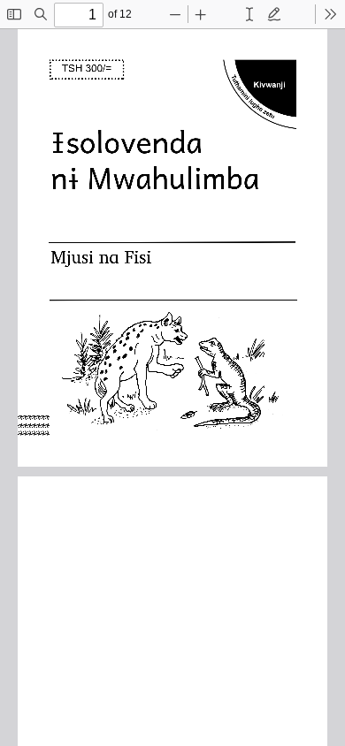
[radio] (249, 14)
